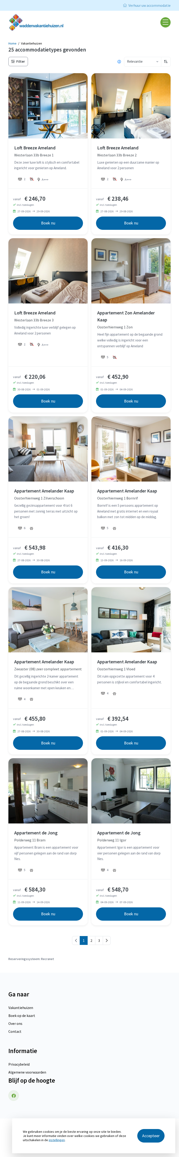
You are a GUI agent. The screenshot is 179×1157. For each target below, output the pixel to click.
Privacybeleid (19, 1064)
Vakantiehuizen (20, 1007)
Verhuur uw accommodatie (149, 5)
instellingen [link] (57, 1140)
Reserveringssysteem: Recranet (31, 959)
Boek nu (48, 223)
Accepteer (151, 1135)
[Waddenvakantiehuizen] (38, 22)
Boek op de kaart (21, 1015)
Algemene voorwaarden (27, 1072)
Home (12, 43)
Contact (14, 1031)
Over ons (15, 1023)
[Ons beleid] (119, 62)
